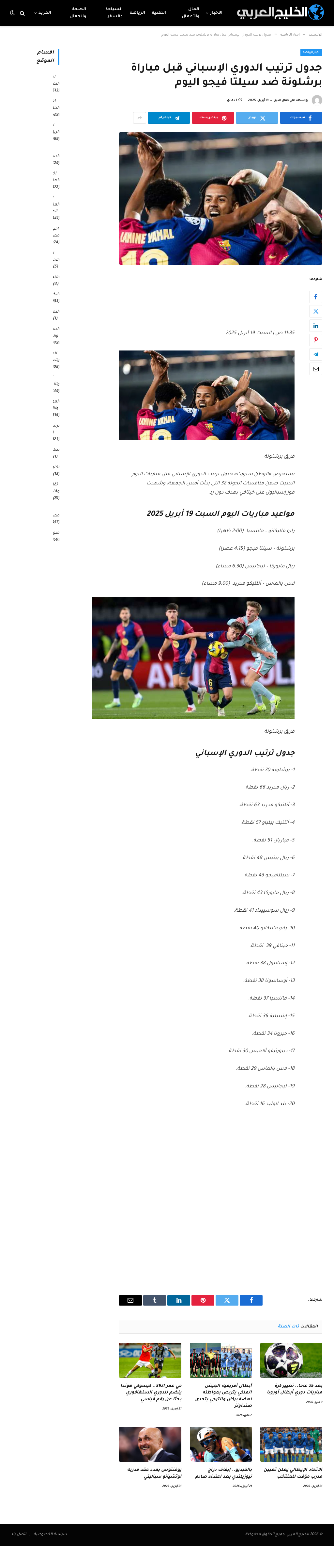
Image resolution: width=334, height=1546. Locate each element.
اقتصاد (52, 277)
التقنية (159, 13)
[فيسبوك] (315, 297)
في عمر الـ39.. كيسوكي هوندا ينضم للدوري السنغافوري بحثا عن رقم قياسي (150, 1393)
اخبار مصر (55, 232)
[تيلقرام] (315, 354)
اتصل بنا (19, 1535)
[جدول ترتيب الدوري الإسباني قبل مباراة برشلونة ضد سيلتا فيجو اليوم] (220, 198)
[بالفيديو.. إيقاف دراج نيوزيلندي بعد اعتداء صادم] (221, 1444)
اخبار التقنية (53, 80)
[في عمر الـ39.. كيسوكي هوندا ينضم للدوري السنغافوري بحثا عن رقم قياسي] (150, 1360)
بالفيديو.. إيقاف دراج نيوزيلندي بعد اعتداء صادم (223, 1473)
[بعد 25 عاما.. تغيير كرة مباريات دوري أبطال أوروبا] (291, 1360)
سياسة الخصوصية (50, 1535)
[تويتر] (315, 311)
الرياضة (137, 13)
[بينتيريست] (315, 340)
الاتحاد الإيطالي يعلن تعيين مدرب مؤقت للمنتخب (293, 1473)
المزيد (44, 13)
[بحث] (22, 13)
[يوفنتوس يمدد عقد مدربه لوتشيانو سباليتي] (150, 1444)
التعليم (52, 312)
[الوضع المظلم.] (13, 13)
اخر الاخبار (54, 256)
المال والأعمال (190, 13)
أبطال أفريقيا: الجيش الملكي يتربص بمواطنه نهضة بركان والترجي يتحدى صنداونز (223, 1396)
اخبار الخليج (53, 104)
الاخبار (216, 13)
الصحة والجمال (77, 13)
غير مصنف (52, 512)
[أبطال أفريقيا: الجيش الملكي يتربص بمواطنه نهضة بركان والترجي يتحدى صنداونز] (221, 1360)
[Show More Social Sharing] (139, 118)
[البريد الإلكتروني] (315, 369)
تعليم (54, 450)
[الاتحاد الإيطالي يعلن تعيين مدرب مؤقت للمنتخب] (291, 1444)
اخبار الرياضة (311, 52)
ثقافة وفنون (53, 488)
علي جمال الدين (284, 100)
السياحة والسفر (114, 13)
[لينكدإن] (315, 325)
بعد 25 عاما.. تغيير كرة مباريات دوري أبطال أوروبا (294, 1389)
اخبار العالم (53, 177)
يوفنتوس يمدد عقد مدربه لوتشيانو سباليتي (154, 1473)
